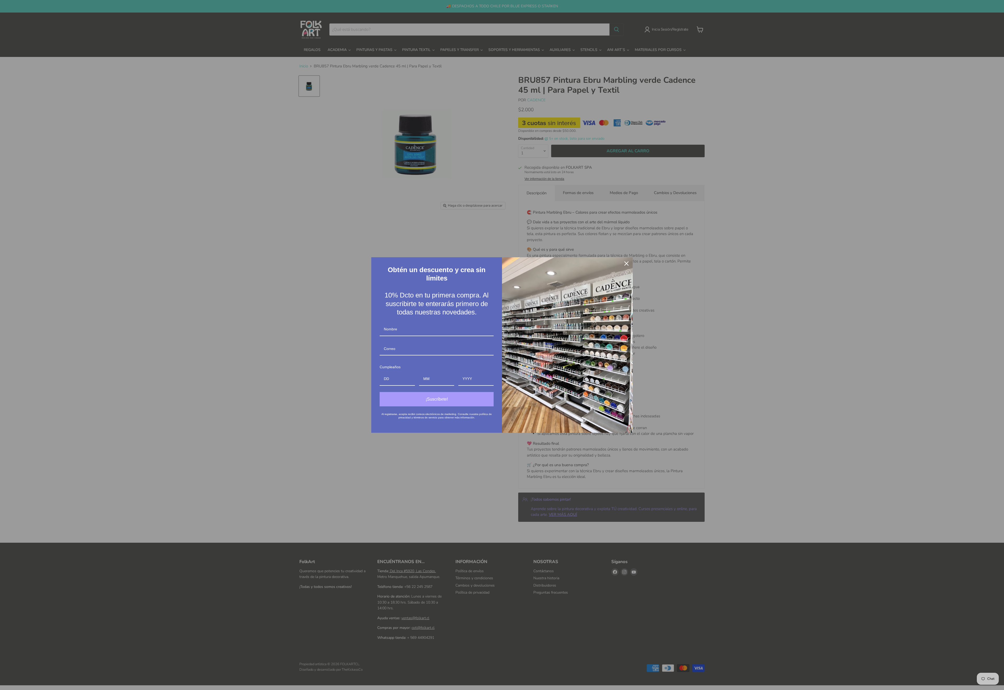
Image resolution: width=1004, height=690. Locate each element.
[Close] (626, 263)
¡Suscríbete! (437, 399)
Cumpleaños (390, 367)
